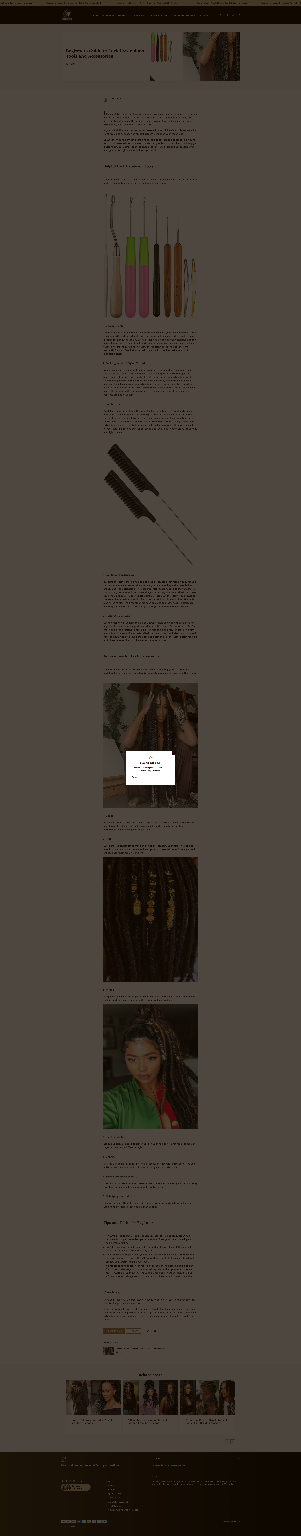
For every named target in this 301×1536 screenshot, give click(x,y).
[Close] (173, 753)
